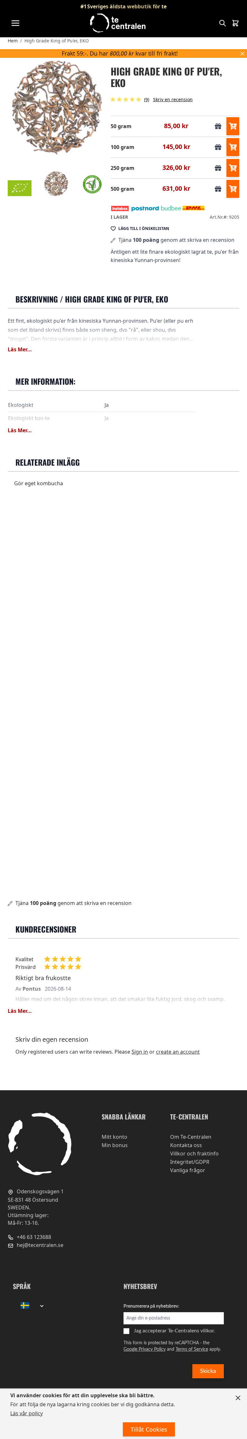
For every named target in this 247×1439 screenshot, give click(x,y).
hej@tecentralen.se (39, 1245)
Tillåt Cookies (149, 1429)
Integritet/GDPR (189, 1161)
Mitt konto (114, 1136)
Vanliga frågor (187, 1170)
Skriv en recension (173, 99)
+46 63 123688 (33, 1237)
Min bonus (115, 1145)
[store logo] (118, 23)
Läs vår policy (26, 1413)
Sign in (140, 1051)
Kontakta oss (186, 1145)
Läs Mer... (20, 349)
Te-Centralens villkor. (191, 1330)
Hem (13, 41)
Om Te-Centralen (190, 1136)
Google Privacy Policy (145, 1349)
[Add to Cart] (232, 126)
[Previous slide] (18, 107)
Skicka (208, 1371)
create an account (178, 1051)
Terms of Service (192, 1349)
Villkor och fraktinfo (194, 1153)
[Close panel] (238, 1398)
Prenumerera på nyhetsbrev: (151, 1306)
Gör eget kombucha (38, 483)
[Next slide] (94, 107)
